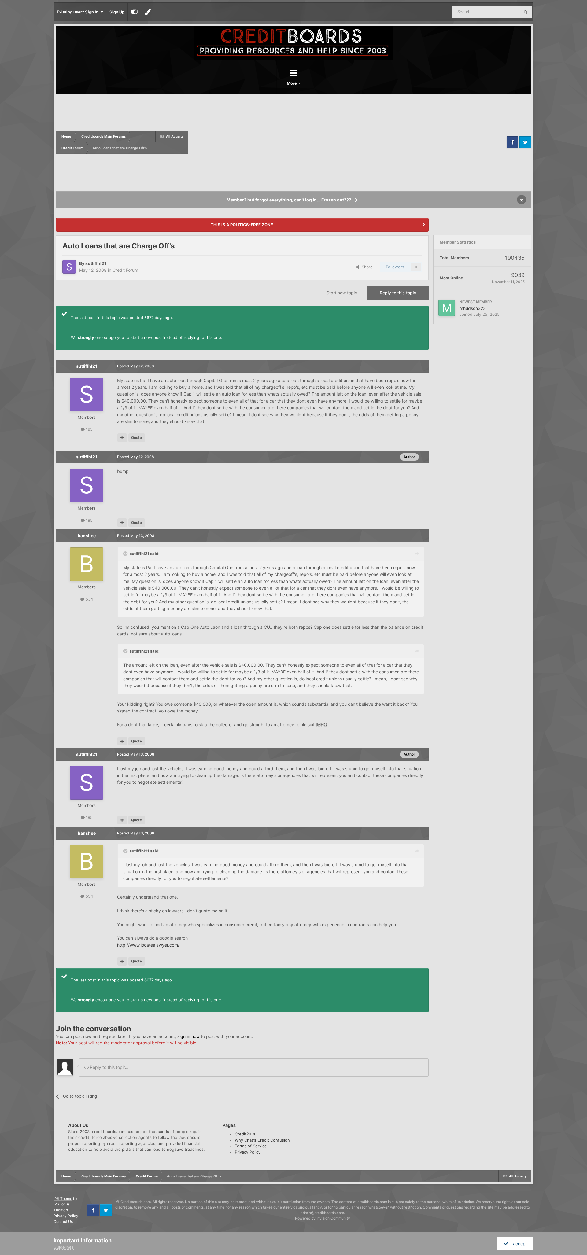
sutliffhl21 (95, 263)
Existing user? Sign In (78, 11)
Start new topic (342, 292)
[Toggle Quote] (126, 553)
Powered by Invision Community (322, 1218)
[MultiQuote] (122, 437)
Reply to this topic (398, 292)
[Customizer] (134, 12)
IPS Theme (63, 1198)
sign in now (188, 1036)
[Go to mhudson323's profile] (446, 308)
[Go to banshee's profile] (86, 564)
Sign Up (116, 11)
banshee (87, 535)
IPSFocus (62, 1204)
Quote (136, 437)
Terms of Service (251, 1145)
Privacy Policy (247, 1152)
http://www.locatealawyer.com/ (148, 945)
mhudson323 (473, 308)
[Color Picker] (147, 12)
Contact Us (63, 1221)
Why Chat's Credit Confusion (262, 1140)
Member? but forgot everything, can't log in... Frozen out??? (289, 199)
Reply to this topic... (109, 1067)
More (292, 83)
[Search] (525, 12)
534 (88, 599)
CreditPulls (245, 1134)
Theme (60, 1210)
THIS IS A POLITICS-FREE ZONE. (242, 224)
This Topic (502, 11)
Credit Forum (125, 270)
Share (366, 266)
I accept (517, 1243)
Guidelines (64, 1247)
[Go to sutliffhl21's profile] (69, 267)
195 (89, 429)
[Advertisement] (346, 142)
